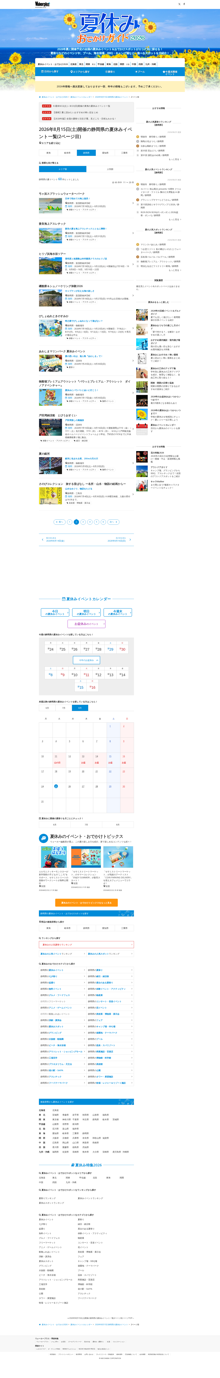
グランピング (45, 1265)
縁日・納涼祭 (84, 1224)
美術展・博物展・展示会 (89, 1251)
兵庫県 (75, 1137)
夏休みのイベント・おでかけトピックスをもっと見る (86, 902)
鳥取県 (85, 1142)
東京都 (55, 1119)
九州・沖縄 (150, 64)
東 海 (42, 1133)
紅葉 (108, 1342)
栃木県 (106, 1119)
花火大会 (87, 1342)
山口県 (75, 1142)
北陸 (115, 64)
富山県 (65, 1128)
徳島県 (75, 1147)
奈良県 (85, 1137)
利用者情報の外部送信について (158, 1354)
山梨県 (55, 1124)
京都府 (65, 1137)
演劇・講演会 (45, 1256)
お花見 (63, 1342)
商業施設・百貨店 (86, 1279)
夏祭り (111, 71)
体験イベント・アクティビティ (92, 1233)
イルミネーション (119, 1342)
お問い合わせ (88, 1354)
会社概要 (142, 1354)
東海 (109, 64)
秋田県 (85, 1114)
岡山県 (65, 1142)
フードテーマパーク (87, 1298)
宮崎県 (106, 1151)
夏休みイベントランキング (90, 1198)
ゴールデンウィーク (75, 1342)
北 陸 (42, 1128)
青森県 (65, 1114)
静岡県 (86, 928)
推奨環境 (79, 1354)
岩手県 (75, 1114)
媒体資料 (119, 1354)
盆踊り (42, 1228)
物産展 (81, 1237)
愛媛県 (65, 1147)
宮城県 (55, 1114)
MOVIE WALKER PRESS (87, 1349)
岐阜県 (67, 152)
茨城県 (116, 1119)
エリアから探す (81, 71)
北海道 (73, 64)
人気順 (110, 169)
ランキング (56, 953)
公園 (41, 1293)
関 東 (42, 1119)
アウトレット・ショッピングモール (55, 1279)
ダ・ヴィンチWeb (54, 1349)
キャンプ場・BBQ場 (87, 1261)
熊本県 (85, 1151)
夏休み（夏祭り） (99, 1342)
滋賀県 (106, 1137)
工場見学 (43, 1284)
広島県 (55, 1142)
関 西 (42, 1137)
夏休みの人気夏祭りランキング (57, 944)
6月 (54, 824)
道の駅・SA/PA (85, 1288)
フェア (81, 1256)
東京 (93, 64)
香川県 (55, 1147)
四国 (141, 64)
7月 (86, 824)
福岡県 (55, 1151)
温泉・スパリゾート (87, 1275)
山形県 (95, 1114)
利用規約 (53, 1354)
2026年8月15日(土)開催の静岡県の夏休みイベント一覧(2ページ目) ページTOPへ (101, 1318)
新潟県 (75, 1124)
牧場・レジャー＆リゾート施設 (53, 1302)
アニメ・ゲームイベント (50, 1247)
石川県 (55, 1128)
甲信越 (101, 64)
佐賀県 (65, 1151)
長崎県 (75, 1151)
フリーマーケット (47, 1242)
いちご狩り (55, 1342)
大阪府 (55, 1137)
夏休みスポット (46, 1261)
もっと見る (174, 159)
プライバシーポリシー (65, 1354)
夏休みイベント (46, 1219)
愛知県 (105, 152)
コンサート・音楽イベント (90, 1242)
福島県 (106, 1114)
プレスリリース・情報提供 (105, 1354)
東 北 (42, 1114)
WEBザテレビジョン (69, 1349)
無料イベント (45, 1233)
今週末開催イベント (171, 73)
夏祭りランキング (47, 1198)
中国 (134, 64)
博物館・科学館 (85, 1284)
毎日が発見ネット (104, 1349)
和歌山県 (96, 1137)
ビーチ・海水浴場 (47, 1275)
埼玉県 (85, 1119)
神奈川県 (66, 1119)
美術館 (42, 1288)
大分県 (95, 1151)
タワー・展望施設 (47, 1298)
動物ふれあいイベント (49, 1251)
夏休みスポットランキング (51, 1202)
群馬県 (95, 1119)
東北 (81, 64)
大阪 (128, 64)
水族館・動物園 (46, 1270)
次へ (112, 521)
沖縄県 (126, 1151)
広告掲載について (131, 1354)
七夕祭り (43, 1224)
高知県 (85, 1147)
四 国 (42, 1147)
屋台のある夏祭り (86, 1228)
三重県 (124, 152)
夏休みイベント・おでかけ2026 (53, 64)
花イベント (83, 1247)
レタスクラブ (41, 1349)
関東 (88, 64)
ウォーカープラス (42, 1342)
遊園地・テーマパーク (88, 1265)
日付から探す (51, 71)
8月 (118, 824)
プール (141, 71)
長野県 (65, 1124)
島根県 (95, 1142)
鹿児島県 (117, 1151)
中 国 (42, 1142)
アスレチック (84, 1293)
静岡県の (52, 970)
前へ (61, 521)
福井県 (75, 1128)
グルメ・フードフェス (49, 1237)
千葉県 (75, 1119)
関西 (122, 64)
